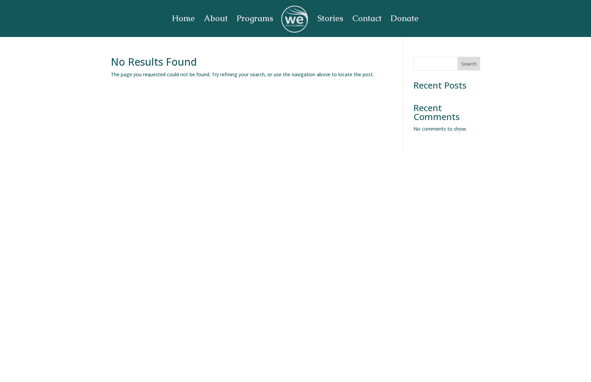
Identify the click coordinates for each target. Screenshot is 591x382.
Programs (255, 20)
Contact (367, 20)
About (216, 20)
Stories (330, 20)
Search (468, 64)
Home (183, 20)
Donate (405, 20)
